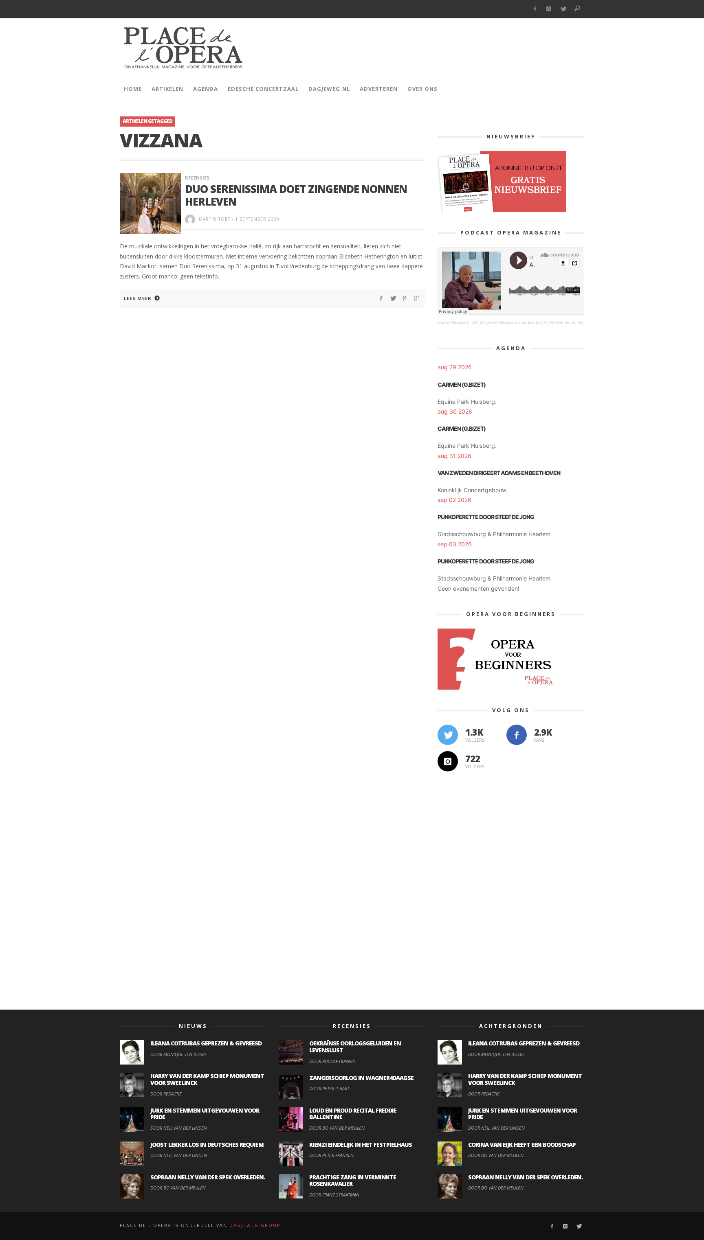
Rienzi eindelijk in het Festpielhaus (360, 1144)
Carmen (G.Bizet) (462, 384)
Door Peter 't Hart (329, 1088)
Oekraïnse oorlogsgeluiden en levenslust (355, 1046)
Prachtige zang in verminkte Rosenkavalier (352, 1180)
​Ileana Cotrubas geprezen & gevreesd (206, 1043)
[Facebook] (535, 9)
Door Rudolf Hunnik (332, 1061)
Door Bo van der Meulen (178, 1188)
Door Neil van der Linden (178, 1128)
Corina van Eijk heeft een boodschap (522, 1144)
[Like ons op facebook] (516, 735)
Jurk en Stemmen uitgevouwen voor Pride (204, 1113)
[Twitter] (563, 9)
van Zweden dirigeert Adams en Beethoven (499, 472)
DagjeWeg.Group (254, 1225)
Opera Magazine (453, 322)
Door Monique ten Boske (178, 1054)
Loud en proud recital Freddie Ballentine (352, 1113)
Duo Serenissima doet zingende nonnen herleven (296, 195)
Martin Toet (214, 219)
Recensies (197, 178)
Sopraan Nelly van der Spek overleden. (207, 1177)
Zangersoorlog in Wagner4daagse (361, 1078)
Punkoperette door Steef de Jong (486, 516)
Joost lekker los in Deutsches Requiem (207, 1144)
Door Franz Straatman (334, 1195)
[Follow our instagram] (448, 761)
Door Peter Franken (331, 1155)
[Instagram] (549, 9)
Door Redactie (166, 1094)
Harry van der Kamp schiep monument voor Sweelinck (207, 1079)
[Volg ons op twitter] (448, 735)
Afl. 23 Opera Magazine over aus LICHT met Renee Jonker (527, 322)
